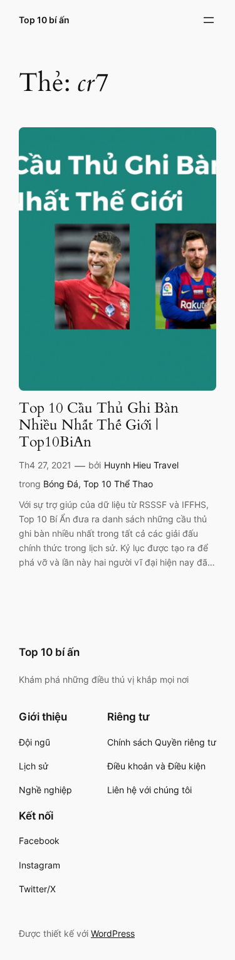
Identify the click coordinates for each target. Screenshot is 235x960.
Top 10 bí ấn (44, 19)
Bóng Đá (60, 483)
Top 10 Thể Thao (118, 483)
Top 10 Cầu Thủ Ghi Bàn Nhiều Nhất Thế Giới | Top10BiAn (99, 425)
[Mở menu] (208, 20)
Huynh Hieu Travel (141, 465)
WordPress (113, 933)
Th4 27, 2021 (45, 465)
